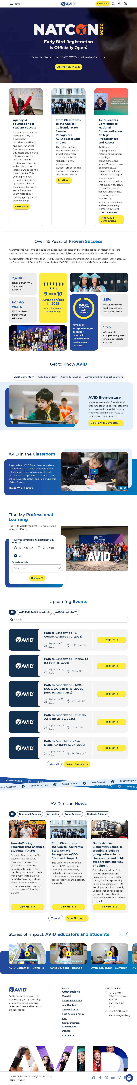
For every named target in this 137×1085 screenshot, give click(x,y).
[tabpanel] (68, 406)
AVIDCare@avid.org (119, 1015)
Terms (12, 1080)
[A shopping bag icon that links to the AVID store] (119, 3)
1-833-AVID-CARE (118, 1011)
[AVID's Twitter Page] (106, 1078)
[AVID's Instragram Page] (119, 1078)
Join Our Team (70, 1005)
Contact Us (68, 1035)
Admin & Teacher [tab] (71, 377)
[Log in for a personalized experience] (125, 3)
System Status (70, 1009)
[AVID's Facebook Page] (93, 1078)
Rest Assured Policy (73, 1014)
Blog (64, 1018)
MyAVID (66, 996)
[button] (126, 934)
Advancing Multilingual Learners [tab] (104, 377)
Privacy (21, 1080)
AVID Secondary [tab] (47, 377)
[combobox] (35, 568)
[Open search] (113, 3)
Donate (66, 1031)
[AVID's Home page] (68, 4)
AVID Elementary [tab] (24, 377)
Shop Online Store (72, 1000)
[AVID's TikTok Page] (100, 1078)
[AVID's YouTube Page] (113, 1078)
